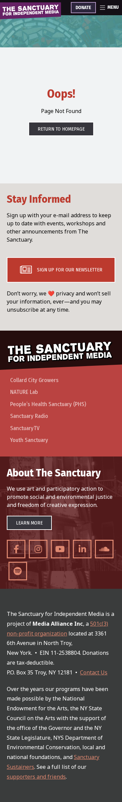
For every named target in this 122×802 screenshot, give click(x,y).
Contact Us (93, 672)
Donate (83, 7)
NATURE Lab (24, 392)
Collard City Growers (34, 380)
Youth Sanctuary (29, 440)
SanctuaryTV (25, 428)
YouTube (60, 549)
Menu (113, 7)
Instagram (38, 549)
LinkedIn (82, 549)
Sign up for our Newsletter (69, 270)
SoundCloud (104, 549)
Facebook (16, 549)
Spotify (17, 571)
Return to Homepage (61, 129)
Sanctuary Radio (29, 416)
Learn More (29, 523)
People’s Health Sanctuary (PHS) (48, 404)
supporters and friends (36, 776)
